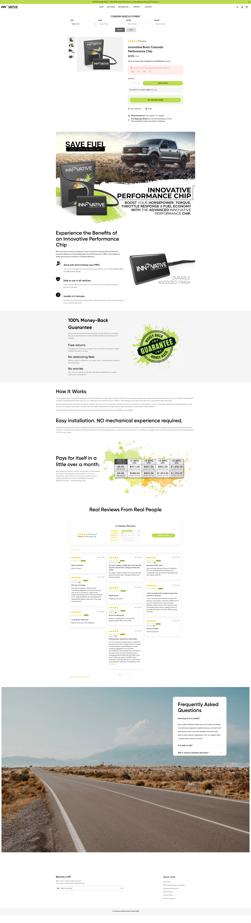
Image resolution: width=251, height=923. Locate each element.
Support (136, 7)
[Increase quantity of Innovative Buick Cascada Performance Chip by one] (138, 83)
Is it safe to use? (185, 746)
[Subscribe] (121, 888)
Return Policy (168, 892)
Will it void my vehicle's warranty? (193, 753)
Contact (148, 7)
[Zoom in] (119, 41)
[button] (246, 7)
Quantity (131, 78)
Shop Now (111, 7)
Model (128, 20)
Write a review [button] (163, 535)
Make (100, 20)
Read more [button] (113, 664)
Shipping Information (170, 888)
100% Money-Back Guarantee (174, 885)
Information (123, 7)
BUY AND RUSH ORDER (155, 100)
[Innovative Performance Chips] (9, 7)
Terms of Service (169, 898)
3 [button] (126, 675)
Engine (156, 20)
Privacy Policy (168, 895)
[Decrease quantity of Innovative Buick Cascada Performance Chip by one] (130, 83)
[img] (76, 558)
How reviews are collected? (80, 677)
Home (101, 7)
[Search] (237, 7)
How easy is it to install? (189, 719)
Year (72, 20)
